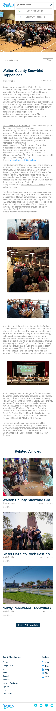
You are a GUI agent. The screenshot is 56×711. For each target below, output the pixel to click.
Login (5, 690)
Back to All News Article (28, 625)
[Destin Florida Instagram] (46, 705)
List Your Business (10, 683)
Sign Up (6, 687)
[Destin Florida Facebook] (35, 705)
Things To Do (8, 666)
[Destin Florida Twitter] (41, 705)
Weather (6, 680)
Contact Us (7, 694)
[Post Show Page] (28, 477)
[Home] (8, 5)
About (5, 669)
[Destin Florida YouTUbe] (52, 705)
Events (5, 662)
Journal (6, 676)
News (5, 673)
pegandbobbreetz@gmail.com (23, 160)
